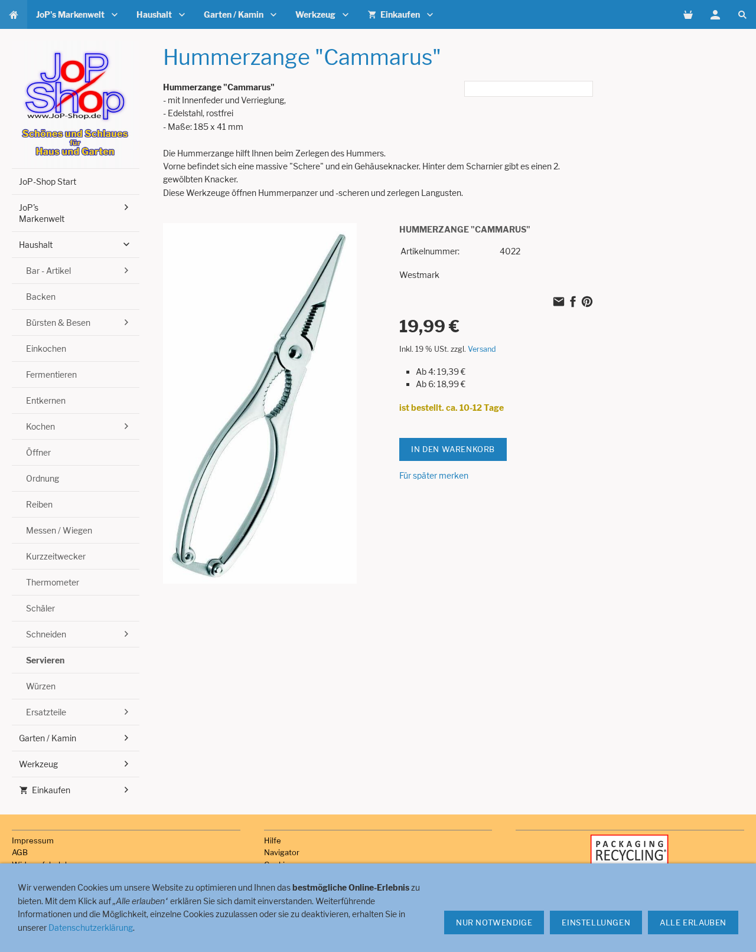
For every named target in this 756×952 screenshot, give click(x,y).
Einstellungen (596, 922)
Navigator (281, 852)
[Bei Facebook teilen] (573, 302)
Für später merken (433, 475)
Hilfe (272, 840)
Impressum (33, 840)
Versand (482, 349)
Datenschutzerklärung (90, 927)
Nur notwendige (494, 922)
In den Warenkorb (453, 449)
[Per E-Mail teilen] (559, 302)
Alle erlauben (693, 922)
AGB (20, 852)
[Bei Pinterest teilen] (587, 302)
